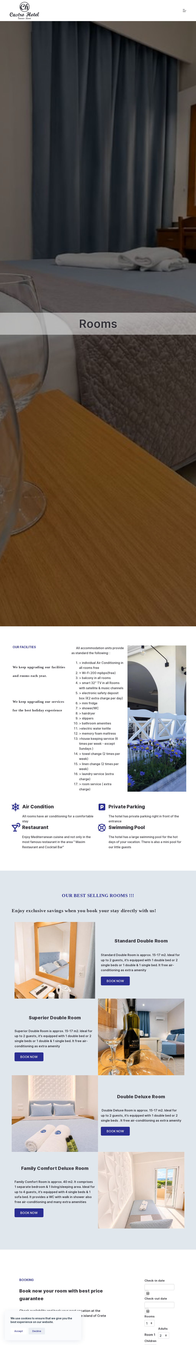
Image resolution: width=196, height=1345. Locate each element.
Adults (163, 1328)
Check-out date (156, 1298)
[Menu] (184, 10)
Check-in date (155, 1280)
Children (150, 1341)
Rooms (150, 1316)
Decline (36, 1331)
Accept (18, 1331)
